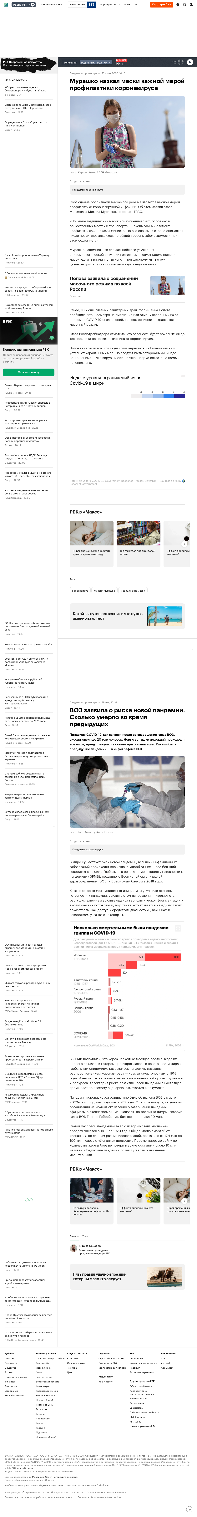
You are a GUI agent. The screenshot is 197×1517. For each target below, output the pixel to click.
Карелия (40, 1497)
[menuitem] (52, 4)
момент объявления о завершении (122, 1176)
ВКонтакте (72, 1428)
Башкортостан (44, 1447)
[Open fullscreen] (178, 928)
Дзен (70, 1442)
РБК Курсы (135, 1491)
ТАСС (138, 211)
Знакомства (136, 1477)
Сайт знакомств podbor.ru (144, 1482)
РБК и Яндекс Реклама (17, 1011)
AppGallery (167, 1437)
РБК (72, 1079)
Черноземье (43, 1488)
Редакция (135, 1437)
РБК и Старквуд (13, 497)
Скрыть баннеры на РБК (111, 1428)
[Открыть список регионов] (177, 5)
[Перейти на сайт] (29, 65)
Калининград (43, 1456)
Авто (7, 725)
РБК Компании (12, 294)
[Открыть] (28, 4)
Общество (10, 462)
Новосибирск (43, 1437)
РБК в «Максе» (86, 512)
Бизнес (9, 445)
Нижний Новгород (46, 1465)
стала (146, 1195)
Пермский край (44, 1470)
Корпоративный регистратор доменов (142, 1462)
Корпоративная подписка (112, 1437)
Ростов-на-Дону (44, 1474)
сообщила (77, 314)
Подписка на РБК (107, 1433)
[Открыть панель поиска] (184, 4)
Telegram (72, 1437)
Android (165, 1433)
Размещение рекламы (142, 1442)
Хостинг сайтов (138, 1468)
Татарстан (41, 1479)
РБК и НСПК (11, 1136)
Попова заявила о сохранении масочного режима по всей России (104, 284)
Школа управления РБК (142, 1496)
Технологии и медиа (16, 784)
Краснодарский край (47, 1461)
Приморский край (46, 1507)
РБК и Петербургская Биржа (20, 1339)
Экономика (11, 1357)
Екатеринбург (43, 1433)
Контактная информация (143, 1433)
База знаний (11, 1461)
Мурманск (41, 1502)
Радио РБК (20, 4)
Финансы (10, 94)
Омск (39, 1442)
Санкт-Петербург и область (51, 1428)
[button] (177, 5)
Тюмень (40, 1484)
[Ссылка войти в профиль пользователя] (191, 4)
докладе (96, 871)
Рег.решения (137, 1473)
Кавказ (39, 1493)
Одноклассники (76, 1433)
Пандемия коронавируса (85, 73)
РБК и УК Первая (14, 392)
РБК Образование (14, 1465)
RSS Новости (105, 1451)
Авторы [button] (74, 1307)
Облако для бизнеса (141, 1456)
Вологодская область (47, 1451)
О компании (136, 1428)
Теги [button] (72, 579)
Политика (10, 112)
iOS (163, 1428)
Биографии (11, 1456)
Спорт (8, 129)
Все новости (14, 80)
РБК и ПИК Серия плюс (17, 427)
